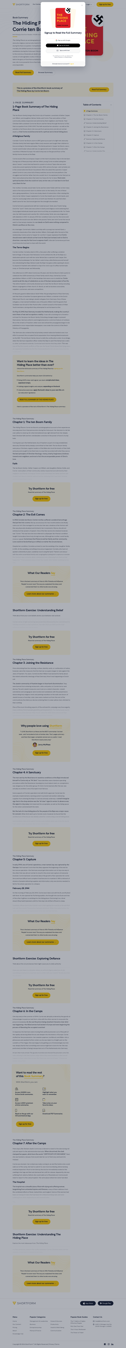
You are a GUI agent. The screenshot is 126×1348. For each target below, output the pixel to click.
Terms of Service (58, 57)
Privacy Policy (68, 57)
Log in (72, 63)
